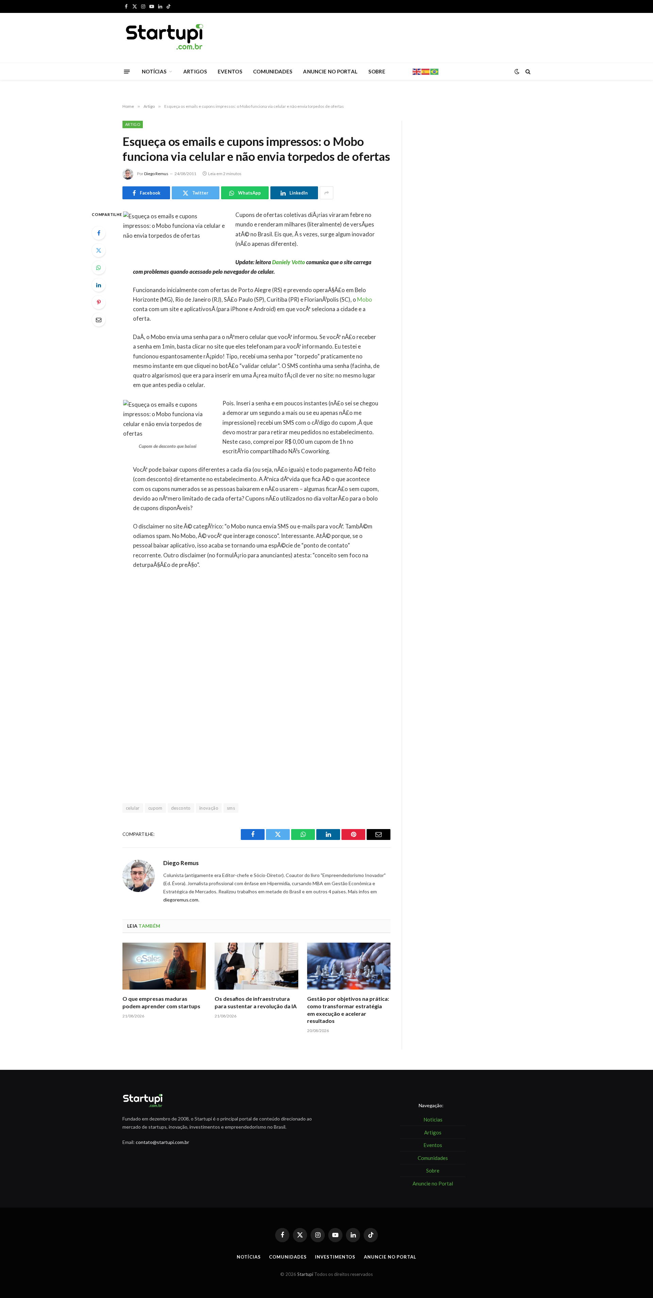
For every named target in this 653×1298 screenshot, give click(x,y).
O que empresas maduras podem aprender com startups (161, 1002)
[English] (417, 71)
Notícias (249, 1257)
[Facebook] (98, 233)
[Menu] (127, 71)
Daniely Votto (288, 262)
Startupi (305, 1274)
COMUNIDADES (272, 71)
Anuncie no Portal (390, 1257)
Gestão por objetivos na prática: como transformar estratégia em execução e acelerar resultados (348, 1009)
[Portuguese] (434, 71)
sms (231, 808)
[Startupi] (164, 37)
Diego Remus (156, 173)
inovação (208, 808)
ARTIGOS (195, 71)
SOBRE (376, 71)
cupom (155, 808)
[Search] (527, 71)
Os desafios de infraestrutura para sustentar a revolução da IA (256, 1002)
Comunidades (287, 1257)
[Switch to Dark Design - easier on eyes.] (517, 71)
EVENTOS (230, 71)
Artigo (132, 124)
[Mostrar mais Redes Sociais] (326, 192)
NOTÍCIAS (154, 71)
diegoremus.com (180, 900)
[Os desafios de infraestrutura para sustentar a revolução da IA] (256, 966)
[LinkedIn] (98, 285)
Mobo (364, 299)
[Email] (98, 319)
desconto (181, 808)
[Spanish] (425, 71)
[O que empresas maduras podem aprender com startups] (164, 966)
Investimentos (335, 1257)
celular (133, 808)
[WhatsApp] (98, 267)
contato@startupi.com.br (162, 1142)
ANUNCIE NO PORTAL (330, 71)
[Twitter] (98, 250)
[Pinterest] (98, 302)
